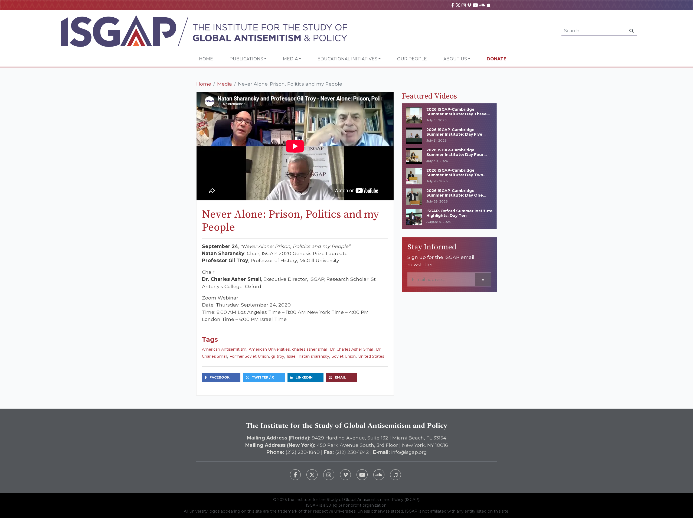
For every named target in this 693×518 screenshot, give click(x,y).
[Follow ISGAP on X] (312, 474)
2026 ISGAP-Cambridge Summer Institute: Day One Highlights (454, 195)
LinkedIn (304, 377)
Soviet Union (344, 356)
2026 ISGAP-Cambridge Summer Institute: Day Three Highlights (456, 114)
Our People (412, 58)
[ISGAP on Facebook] (452, 5)
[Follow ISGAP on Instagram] (328, 474)
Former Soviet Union (249, 356)
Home (206, 58)
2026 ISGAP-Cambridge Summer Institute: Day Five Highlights (454, 134)
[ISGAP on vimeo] (469, 5)
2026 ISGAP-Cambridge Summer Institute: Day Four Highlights (454, 155)
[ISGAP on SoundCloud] (482, 5)
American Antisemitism (224, 349)
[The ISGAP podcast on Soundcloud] (378, 474)
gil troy (277, 356)
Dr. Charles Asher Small (352, 349)
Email (340, 377)
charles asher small (310, 349)
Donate (496, 58)
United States (371, 356)
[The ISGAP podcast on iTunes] (395, 474)
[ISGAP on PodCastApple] (488, 5)
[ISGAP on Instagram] (464, 5)
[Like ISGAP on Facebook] (295, 474)
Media (290, 58)
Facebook (220, 377)
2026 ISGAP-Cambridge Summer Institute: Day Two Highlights (454, 175)
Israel (291, 356)
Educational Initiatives (347, 58)
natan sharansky (314, 356)
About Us (455, 58)
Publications (246, 58)
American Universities (269, 349)
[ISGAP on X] (458, 5)
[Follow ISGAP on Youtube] (362, 474)
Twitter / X (263, 377)
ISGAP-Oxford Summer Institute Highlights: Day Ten (459, 213)
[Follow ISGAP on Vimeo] (345, 474)
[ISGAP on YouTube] (475, 5)
